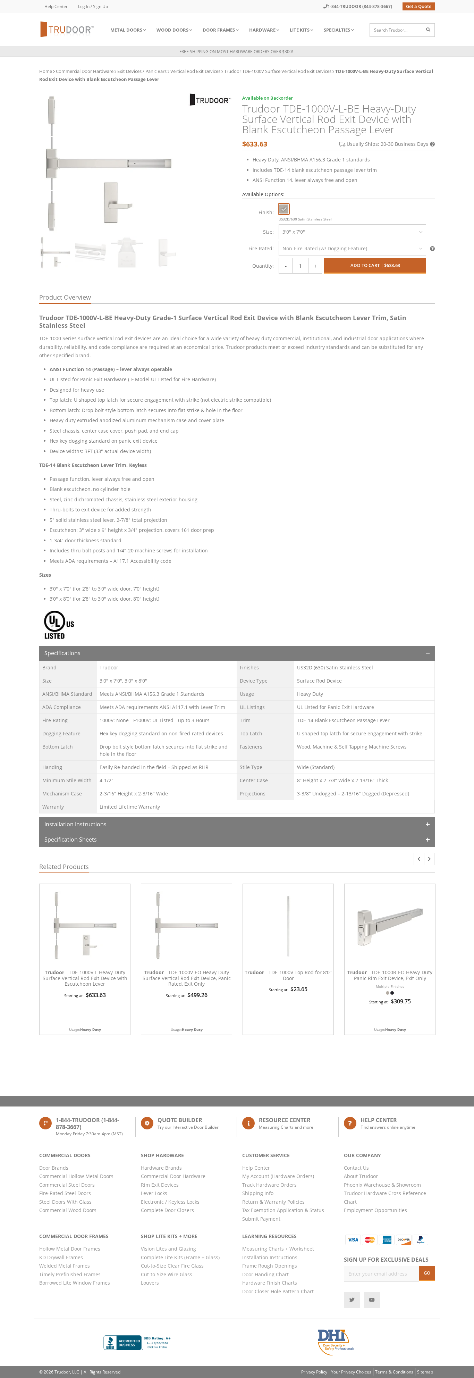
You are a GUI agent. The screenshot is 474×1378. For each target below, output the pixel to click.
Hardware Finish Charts (269, 1282)
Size (267, 231)
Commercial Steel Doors (67, 1184)
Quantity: (263, 265)
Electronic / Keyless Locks (170, 1202)
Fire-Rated (260, 248)
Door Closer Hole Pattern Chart (278, 1291)
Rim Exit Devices (160, 1184)
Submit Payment (261, 1219)
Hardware (262, 30)
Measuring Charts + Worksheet (278, 1248)
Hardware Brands (161, 1167)
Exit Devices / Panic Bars (142, 71)
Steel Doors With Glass (65, 1202)
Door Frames (219, 30)
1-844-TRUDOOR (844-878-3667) (360, 6)
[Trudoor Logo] (210, 99)
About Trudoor (361, 1176)
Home (45, 71)
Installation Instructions (75, 824)
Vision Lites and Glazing (168, 1248)
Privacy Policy (314, 1372)
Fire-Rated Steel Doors (65, 1193)
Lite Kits (300, 30)
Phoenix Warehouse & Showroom (382, 1184)
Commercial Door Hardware (84, 71)
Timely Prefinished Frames (70, 1274)
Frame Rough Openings (269, 1265)
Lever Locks (154, 1193)
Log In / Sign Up (93, 6)
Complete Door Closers (167, 1210)
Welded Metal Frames (64, 1265)
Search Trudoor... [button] (390, 30)
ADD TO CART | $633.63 (375, 265)
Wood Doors (172, 30)
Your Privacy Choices (351, 1372)
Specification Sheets (70, 839)
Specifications (62, 653)
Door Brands (53, 1167)
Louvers (150, 1282)
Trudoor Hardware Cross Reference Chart (385, 1197)
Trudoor (109, 667)
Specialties (337, 30)
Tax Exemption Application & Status (283, 1210)
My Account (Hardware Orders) (278, 1176)
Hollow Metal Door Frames (69, 1248)
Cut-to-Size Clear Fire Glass (172, 1265)
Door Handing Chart (265, 1274)
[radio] (284, 209)
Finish (265, 212)
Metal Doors (126, 30)
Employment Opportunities (375, 1210)
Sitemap (425, 1372)
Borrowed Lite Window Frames (74, 1282)
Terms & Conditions (394, 1372)
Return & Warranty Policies (273, 1202)
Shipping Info (257, 1193)
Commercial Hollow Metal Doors (76, 1176)
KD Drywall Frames (61, 1257)
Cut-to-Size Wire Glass (166, 1274)
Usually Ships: (387, 144)
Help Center (56, 6)
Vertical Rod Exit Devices (195, 71)
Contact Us (356, 1167)
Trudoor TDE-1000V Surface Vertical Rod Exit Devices (277, 71)
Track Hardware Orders (269, 1184)
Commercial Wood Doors (67, 1210)
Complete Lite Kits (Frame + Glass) (180, 1257)
